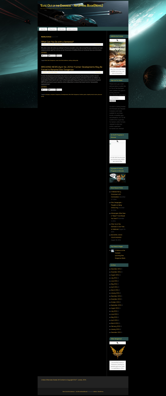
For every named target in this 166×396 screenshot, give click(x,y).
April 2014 (114, 287)
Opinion (60, 44)
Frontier (81, 94)
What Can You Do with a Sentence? (57, 42)
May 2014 (114, 284)
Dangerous (58, 94)
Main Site (43, 29)
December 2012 (116, 332)
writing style (75, 60)
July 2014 (114, 278)
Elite (46, 60)
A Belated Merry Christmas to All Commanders (116, 194)
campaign (47, 94)
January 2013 (115, 329)
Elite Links (61, 29)
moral (92, 94)
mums (95, 94)
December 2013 (116, 296)
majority (89, 94)
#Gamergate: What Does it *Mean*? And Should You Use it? (118, 216)
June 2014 (114, 281)
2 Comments (98, 44)
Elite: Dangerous (51, 60)
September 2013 (116, 305)
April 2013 (114, 320)
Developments (64, 94)
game (85, 94)
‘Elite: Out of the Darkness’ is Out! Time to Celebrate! (117, 226)
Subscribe (112, 101)
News (56, 44)
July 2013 (114, 311)
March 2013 (114, 323)
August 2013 (115, 308)
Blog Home (52, 29)
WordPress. (101, 391)
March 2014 (114, 290)
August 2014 (115, 275)
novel (57, 60)
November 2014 (116, 272)
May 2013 (114, 317)
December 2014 (116, 269)
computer (52, 94)
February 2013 (115, 326)
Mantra (95, 391)
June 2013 (114, 314)
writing (70, 60)
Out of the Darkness (63, 60)
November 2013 (116, 299)
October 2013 (115, 302)
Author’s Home (72, 29)
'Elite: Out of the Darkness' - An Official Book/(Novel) (71, 5)
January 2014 (115, 293)
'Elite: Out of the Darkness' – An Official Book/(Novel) (74, 391)
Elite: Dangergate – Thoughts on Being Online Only (117, 205)
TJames (45, 44)
